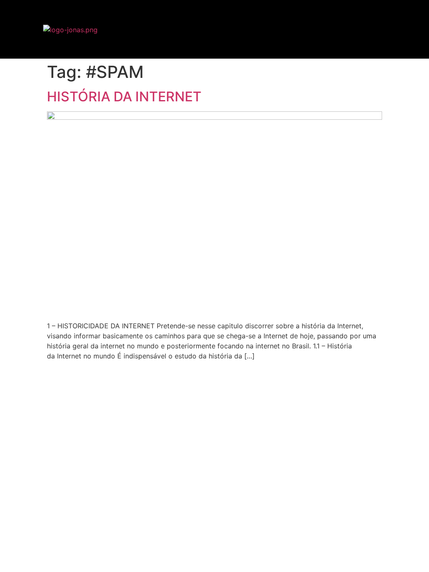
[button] (414, 29)
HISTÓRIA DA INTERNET (124, 96)
